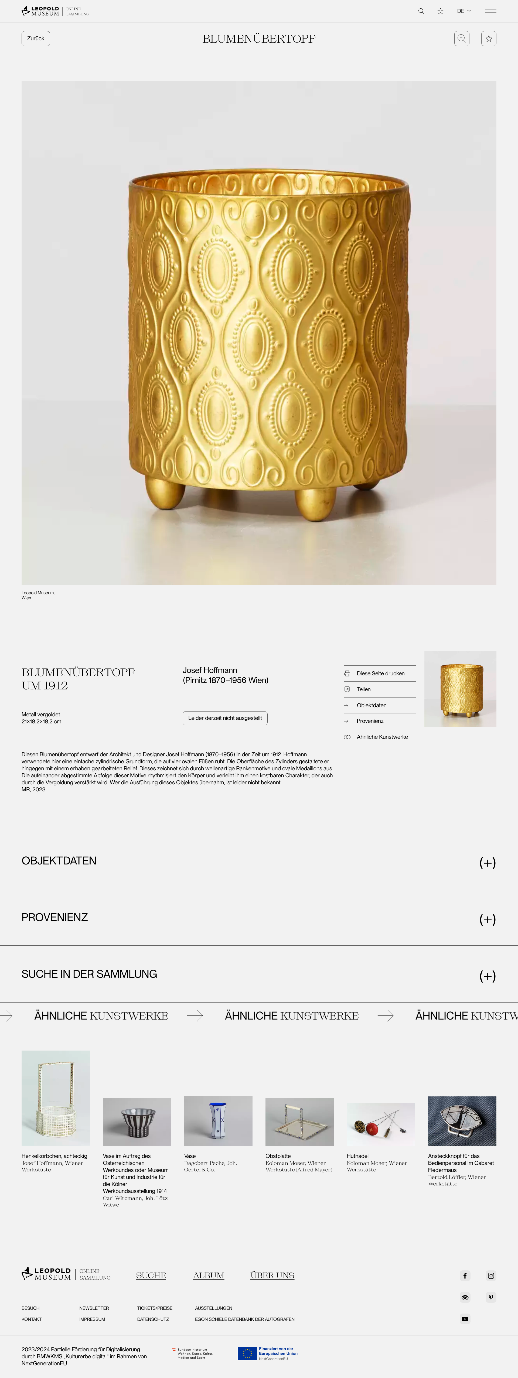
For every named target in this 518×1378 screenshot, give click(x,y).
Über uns (272, 1275)
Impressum (92, 1319)
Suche (151, 1275)
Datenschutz (153, 1319)
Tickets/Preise (154, 1308)
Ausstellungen (213, 1308)
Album (208, 1275)
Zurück (36, 38)
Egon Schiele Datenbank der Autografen (245, 1319)
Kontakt (32, 1319)
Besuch (31, 1308)
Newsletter (94, 1308)
